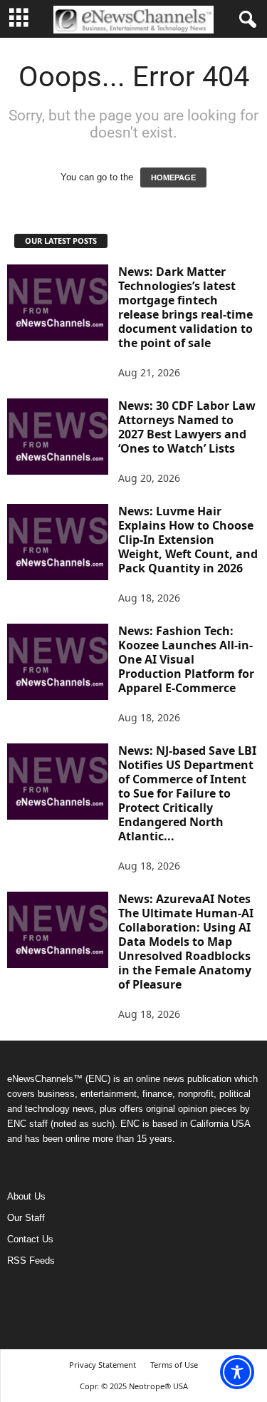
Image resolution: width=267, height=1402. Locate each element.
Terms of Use (174, 1364)
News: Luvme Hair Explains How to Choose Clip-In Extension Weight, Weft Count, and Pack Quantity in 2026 (188, 539)
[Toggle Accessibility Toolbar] (237, 1372)
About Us (26, 1196)
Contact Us (30, 1239)
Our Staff (26, 1217)
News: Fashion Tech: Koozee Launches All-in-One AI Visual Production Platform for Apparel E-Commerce (186, 659)
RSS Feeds (31, 1260)
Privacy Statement (102, 1364)
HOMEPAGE (173, 177)
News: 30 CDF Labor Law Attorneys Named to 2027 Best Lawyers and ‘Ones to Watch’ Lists (187, 427)
